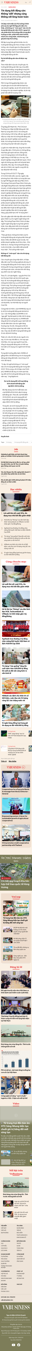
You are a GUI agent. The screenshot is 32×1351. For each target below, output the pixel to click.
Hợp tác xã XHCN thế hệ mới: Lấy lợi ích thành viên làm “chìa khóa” (21, 1204)
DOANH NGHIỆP (5, 1254)
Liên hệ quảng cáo (7, 1300)
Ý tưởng (19, 1276)
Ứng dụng (20, 1261)
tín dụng (9, 442)
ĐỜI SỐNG (4, 1284)
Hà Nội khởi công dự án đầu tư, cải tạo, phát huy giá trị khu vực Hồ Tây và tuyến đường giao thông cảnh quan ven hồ (15, 464)
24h (2, 1243)
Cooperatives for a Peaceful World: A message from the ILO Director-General (16, 791)
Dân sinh (3, 1286)
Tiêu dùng (4, 1259)
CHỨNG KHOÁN (5, 1241)
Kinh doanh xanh (6, 1278)
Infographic (17, 858)
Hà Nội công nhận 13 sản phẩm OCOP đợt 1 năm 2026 (20, 940)
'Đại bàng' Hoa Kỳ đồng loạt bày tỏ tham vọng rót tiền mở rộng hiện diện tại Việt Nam (15, 1018)
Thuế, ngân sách (22, 1235)
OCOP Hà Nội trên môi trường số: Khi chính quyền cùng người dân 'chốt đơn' (20, 931)
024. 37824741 (11, 1297)
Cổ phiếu (4, 1245)
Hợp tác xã (4, 1273)
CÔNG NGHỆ (20, 1254)
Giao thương (5, 1261)
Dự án (18, 1245)
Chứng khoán (11, 731)
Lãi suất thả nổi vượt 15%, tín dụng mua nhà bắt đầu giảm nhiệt (21, 1215)
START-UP (20, 1271)
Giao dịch (4, 1248)
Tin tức (19, 1243)
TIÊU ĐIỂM (4, 1225)
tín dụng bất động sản (21, 442)
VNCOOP (19, 1284)
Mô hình (3, 1276)
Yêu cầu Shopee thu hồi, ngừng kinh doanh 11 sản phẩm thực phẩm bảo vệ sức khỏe (15, 473)
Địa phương (5, 1232)
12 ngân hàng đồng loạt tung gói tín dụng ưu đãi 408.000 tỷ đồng (17, 553)
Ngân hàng (12, 7)
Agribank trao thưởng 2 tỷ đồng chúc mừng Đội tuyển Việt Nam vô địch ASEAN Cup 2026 (17, 530)
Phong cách (5, 1291)
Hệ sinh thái (20, 1278)
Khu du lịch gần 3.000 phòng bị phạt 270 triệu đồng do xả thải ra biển (16, 481)
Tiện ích (19, 1250)
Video (8, 858)
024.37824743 (17, 1340)
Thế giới (3, 1230)
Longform (27, 858)
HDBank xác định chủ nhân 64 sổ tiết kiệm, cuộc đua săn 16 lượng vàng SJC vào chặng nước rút (17, 546)
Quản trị (3, 1263)
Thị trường (4, 1256)
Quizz (16, 861)
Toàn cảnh (20, 1248)
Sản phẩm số (21, 1259)
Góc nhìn (4, 1250)
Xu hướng (20, 1256)
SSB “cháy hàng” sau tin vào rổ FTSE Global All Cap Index (17, 736)
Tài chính (4, 7)
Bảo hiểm (12, 761)
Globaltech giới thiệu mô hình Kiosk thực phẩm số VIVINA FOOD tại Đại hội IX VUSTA (15, 455)
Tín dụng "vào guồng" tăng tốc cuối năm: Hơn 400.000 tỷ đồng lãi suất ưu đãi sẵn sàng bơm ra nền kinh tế (17, 538)
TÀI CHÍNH (20, 1225)
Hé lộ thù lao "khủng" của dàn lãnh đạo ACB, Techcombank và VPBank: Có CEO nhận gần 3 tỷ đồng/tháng (16, 522)
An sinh (3, 1280)
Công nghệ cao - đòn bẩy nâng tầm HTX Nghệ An (20, 958)
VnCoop (16, 897)
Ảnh (3, 858)
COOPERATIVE (5, 1271)
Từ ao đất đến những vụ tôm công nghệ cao (21, 948)
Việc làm (3, 1289)
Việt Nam (3, 1228)
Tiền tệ (4, 761)
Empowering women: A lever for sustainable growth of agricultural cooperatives (15, 818)
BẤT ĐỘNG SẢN (21, 1241)
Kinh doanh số (21, 1237)
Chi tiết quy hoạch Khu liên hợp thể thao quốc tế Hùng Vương (15, 884)
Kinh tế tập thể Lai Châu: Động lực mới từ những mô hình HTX (18, 1162)
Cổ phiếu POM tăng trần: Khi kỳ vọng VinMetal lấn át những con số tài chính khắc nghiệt (17, 751)
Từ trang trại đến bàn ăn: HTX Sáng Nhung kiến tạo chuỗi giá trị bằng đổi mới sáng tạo (15, 920)
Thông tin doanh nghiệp (6, 1266)
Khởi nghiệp (20, 1273)
